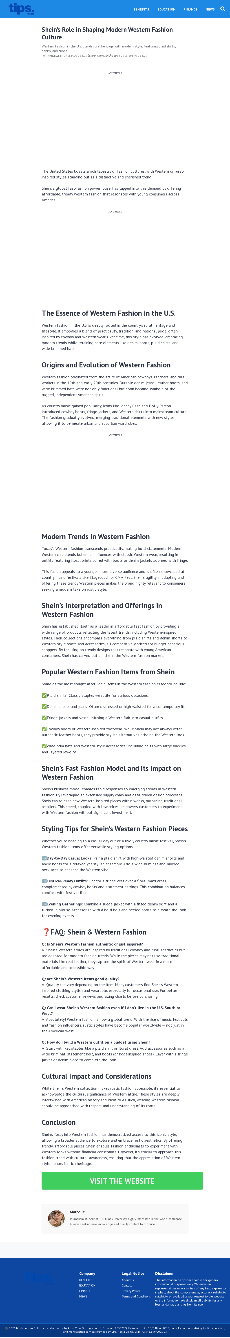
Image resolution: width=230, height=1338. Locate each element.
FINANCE (85, 1291)
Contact (127, 1285)
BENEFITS (86, 1280)
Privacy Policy (131, 1291)
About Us (128, 1280)
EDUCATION (87, 1285)
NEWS (83, 1296)
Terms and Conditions (136, 1296)
